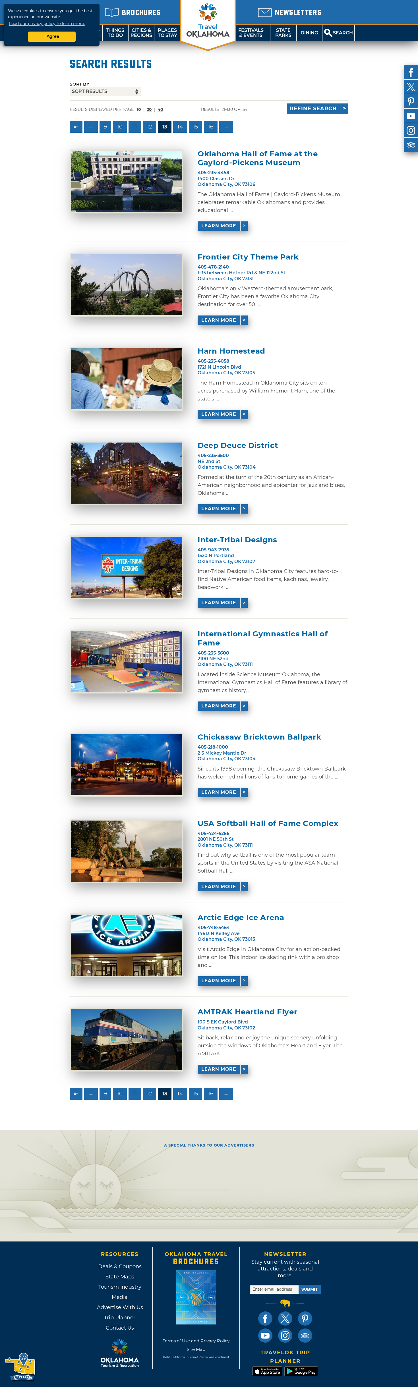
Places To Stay (167, 33)
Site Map (196, 1349)
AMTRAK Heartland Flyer (247, 1012)
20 (149, 109)
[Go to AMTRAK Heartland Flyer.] (126, 1040)
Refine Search (313, 108)
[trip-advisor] (411, 145)
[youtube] (411, 116)
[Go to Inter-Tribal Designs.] (126, 567)
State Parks (283, 33)
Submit (309, 1289)
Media (120, 1297)
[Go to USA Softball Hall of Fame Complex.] (126, 851)
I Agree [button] (51, 36)
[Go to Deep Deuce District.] (126, 473)
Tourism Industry (119, 1287)
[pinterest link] (305, 1318)
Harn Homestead (231, 351)
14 (180, 127)
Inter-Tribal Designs (237, 539)
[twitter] (411, 87)
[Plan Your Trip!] (20, 1367)
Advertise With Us (119, 1307)
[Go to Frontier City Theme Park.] (126, 285)
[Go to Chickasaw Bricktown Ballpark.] (126, 765)
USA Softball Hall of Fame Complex (268, 823)
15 (195, 127)
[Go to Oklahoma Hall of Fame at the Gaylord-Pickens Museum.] (126, 181)
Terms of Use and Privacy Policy (196, 1341)
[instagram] (411, 130)
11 (135, 127)
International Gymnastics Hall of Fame (263, 638)
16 (210, 127)
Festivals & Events (251, 33)
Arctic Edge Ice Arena (241, 917)
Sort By (79, 84)
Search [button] (343, 33)
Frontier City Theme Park (248, 257)
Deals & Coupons (120, 1266)
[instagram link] (285, 1335)
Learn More (218, 226)
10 (120, 127)
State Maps (119, 1277)
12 (149, 127)
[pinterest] (411, 101)
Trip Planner (119, 1318)
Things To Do (115, 33)
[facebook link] (265, 1318)
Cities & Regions (141, 33)
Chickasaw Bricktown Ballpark (259, 737)
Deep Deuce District (238, 445)
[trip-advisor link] (305, 1335)
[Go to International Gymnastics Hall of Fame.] (126, 662)
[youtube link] (265, 1335)
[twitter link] (285, 1318)
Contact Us (120, 1328)
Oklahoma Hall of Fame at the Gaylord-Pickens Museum (258, 158)
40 (160, 109)
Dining (309, 33)
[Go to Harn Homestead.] (126, 379)
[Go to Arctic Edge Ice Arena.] (126, 945)
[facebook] (411, 72)
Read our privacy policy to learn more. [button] (47, 23)
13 (164, 127)
